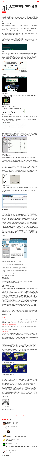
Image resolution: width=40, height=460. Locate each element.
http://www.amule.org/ (6, 331)
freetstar (8, 422)
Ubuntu (6, 409)
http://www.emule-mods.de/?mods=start (9, 324)
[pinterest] (36, 412)
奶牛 (9, 426)
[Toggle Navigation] (38, 1)
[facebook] (30, 412)
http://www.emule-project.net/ (7, 317)
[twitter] (32, 412)
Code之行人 (8, 439)
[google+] (34, 412)
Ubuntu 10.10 (11, 409)
